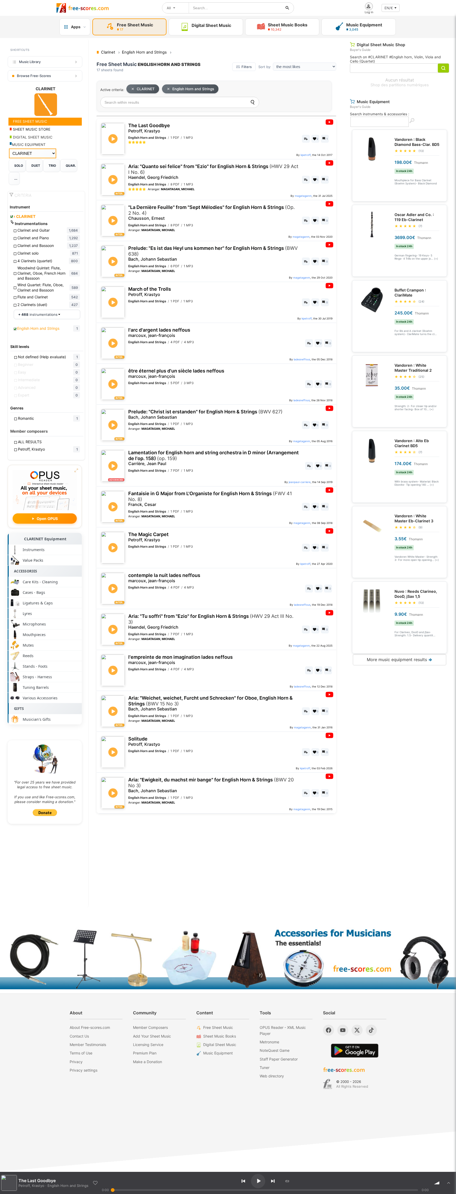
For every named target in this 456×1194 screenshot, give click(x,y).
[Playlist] (448, 1183)
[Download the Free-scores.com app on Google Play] (354, 1051)
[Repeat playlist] (287, 1181)
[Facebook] (328, 1030)
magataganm (303, 195)
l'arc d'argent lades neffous (159, 332)
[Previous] (243, 1181)
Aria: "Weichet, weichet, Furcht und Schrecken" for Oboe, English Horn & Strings (210, 703)
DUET (35, 166)
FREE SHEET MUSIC (29, 121)
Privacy (76, 1061)
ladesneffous (302, 359)
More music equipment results (399, 659)
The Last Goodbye (149, 128)
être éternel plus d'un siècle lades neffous (176, 373)
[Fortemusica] (327, 1084)
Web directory (272, 1076)
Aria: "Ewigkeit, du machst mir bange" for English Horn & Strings (211, 785)
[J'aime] (95, 1183)
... (15, 178)
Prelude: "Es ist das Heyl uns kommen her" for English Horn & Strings (213, 253)
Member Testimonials (88, 1044)
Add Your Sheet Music (152, 1036)
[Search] (252, 102)
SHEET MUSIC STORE (31, 129)
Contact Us (79, 1036)
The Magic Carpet (148, 537)
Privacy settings (83, 1070)
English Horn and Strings (193, 89)
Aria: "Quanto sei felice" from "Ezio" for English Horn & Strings (213, 172)
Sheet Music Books (219, 1036)
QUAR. (71, 166)
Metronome (269, 1042)
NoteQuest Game (274, 1050)
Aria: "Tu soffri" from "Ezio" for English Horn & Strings (210, 621)
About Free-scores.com (90, 1027)
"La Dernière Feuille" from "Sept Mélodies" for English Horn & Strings (211, 212)
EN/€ (388, 8)
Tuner (264, 1067)
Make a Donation (147, 1061)
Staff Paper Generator (279, 1059)
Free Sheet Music (218, 1027)
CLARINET (25, 216)
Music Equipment (218, 1053)
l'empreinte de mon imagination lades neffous (180, 659)
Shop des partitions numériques (399, 85)
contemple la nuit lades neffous (164, 577)
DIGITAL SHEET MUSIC (32, 137)
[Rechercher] (287, 8)
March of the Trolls (149, 291)
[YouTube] (342, 1030)
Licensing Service (148, 1044)
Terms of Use (81, 1053)
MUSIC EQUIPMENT (29, 144)
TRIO (52, 166)
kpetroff (306, 154)
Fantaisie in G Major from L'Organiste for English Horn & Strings (210, 499)
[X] (357, 1030)
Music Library (30, 62)
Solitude (144, 741)
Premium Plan (144, 1053)
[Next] (273, 1181)
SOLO (18, 166)
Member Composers (150, 1027)
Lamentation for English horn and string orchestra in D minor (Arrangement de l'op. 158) (213, 458)
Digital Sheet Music (219, 1044)
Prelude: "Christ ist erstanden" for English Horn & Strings (205, 414)
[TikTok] (371, 1030)
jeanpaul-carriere (300, 482)
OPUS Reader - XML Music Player (283, 1030)
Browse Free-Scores (34, 76)
